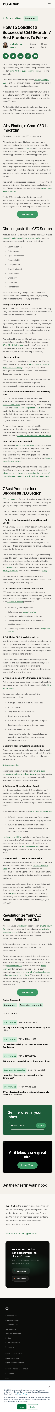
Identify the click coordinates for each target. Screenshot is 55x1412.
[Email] (35, 56)
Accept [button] (22, 1407)
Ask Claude (21, 1278)
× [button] (49, 1386)
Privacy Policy (22, 1394)
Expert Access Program (15, 1362)
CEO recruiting (9, 499)
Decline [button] (33, 1407)
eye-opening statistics (41, 811)
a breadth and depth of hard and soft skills (21, 238)
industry (27, 148)
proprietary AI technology (17, 975)
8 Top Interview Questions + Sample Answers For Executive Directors (26, 1093)
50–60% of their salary (13, 345)
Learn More (27, 1165)
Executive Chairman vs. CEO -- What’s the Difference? (23, 1076)
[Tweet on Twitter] (13, 56)
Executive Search (12, 1320)
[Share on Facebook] (6, 56)
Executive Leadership (31, 1005)
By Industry (10, 1347)
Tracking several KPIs (12, 837)
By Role (8, 1338)
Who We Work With (13, 1333)
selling (44, 570)
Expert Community (13, 1358)
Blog (7, 1378)
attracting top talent (25, 445)
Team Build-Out (12, 1324)
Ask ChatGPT (22, 1271)
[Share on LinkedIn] (20, 56)
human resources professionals (26, 408)
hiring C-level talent (11, 404)
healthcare (23, 926)
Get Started (27, 214)
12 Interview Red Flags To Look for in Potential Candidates (25, 1045)
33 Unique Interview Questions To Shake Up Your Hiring (26, 1029)
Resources (10, 1374)
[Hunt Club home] (11, 4)
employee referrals (30, 846)
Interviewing (10, 1022)
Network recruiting (11, 765)
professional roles (14, 965)
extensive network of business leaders (33, 972)
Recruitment (10, 1005)
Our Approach (11, 1329)
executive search (15, 601)
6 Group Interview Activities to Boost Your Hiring (26, 1061)
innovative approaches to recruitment (34, 435)
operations (10, 567)
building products (10, 570)
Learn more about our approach (20, 1233)
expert (13, 893)
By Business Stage (13, 1342)
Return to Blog (13, 18)
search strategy (30, 612)
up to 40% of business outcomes (24, 71)
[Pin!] (28, 56)
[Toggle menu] (49, 4)
